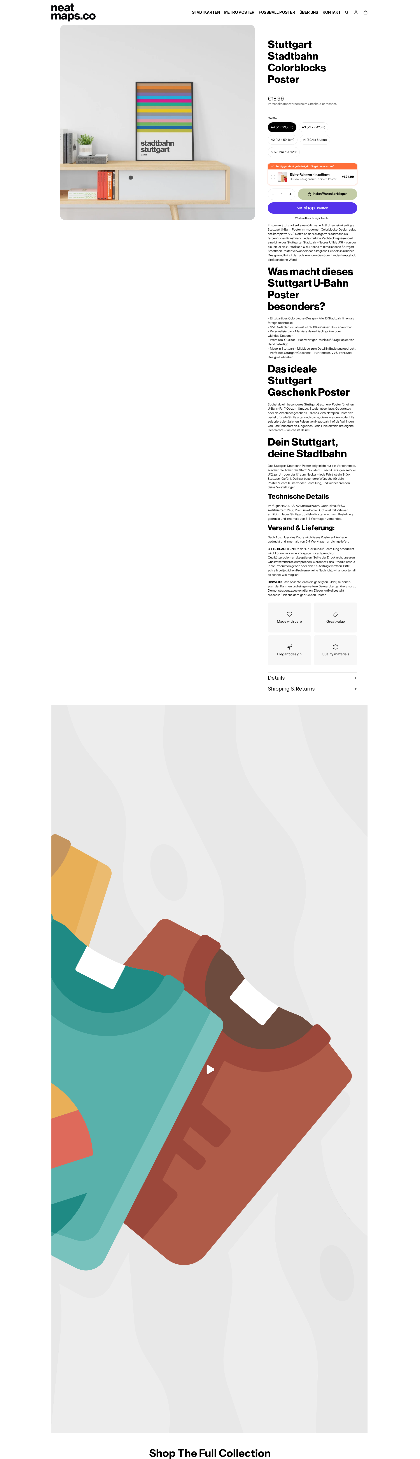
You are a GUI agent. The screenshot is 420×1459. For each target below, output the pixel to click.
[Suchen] (347, 12)
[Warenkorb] (365, 12)
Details (276, 678)
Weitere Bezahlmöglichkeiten (312, 218)
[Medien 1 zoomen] (157, 122)
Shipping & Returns (291, 688)
